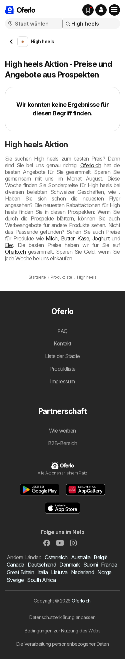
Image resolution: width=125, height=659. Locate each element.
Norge (104, 572)
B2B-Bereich (62, 443)
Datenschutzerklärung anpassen (62, 617)
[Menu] (114, 10)
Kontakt (62, 343)
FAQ (62, 331)
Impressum (62, 381)
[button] (101, 10)
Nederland (82, 572)
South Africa (41, 580)
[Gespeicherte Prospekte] (88, 10)
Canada (15, 564)
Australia (80, 557)
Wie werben (62, 430)
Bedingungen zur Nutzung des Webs (63, 630)
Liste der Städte (62, 356)
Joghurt (100, 238)
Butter (67, 238)
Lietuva (59, 572)
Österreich (56, 557)
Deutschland (42, 564)
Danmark (69, 564)
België (100, 557)
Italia (42, 572)
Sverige (15, 580)
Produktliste (62, 368)
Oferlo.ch (90, 165)
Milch (51, 238)
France (109, 564)
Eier (9, 245)
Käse (83, 238)
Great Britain (20, 572)
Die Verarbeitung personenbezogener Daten (62, 644)
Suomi (90, 564)
